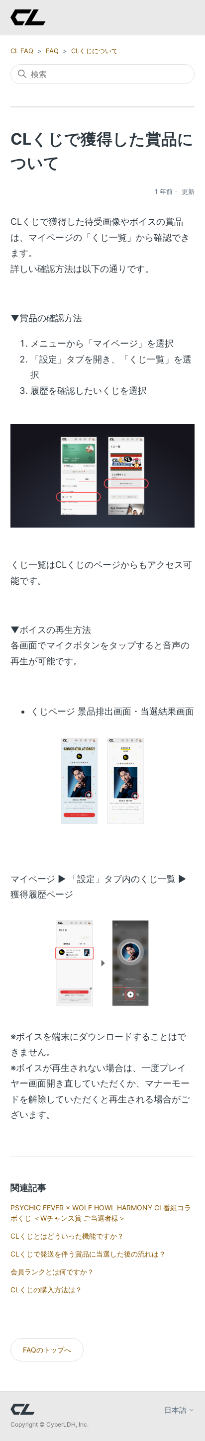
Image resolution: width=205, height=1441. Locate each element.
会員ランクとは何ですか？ (52, 1271)
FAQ (52, 51)
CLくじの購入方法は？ (46, 1289)
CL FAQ (21, 51)
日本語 (176, 1410)
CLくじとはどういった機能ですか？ (67, 1236)
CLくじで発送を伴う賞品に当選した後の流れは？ (88, 1254)
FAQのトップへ (47, 1350)
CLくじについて (94, 51)
